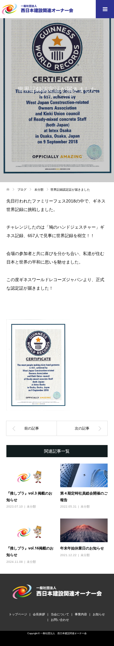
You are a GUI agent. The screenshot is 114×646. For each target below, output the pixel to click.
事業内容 (81, 614)
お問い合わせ (60, 619)
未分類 (68, 95)
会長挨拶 (39, 614)
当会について (60, 614)
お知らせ (99, 614)
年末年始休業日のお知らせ (82, 548)
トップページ (18, 614)
